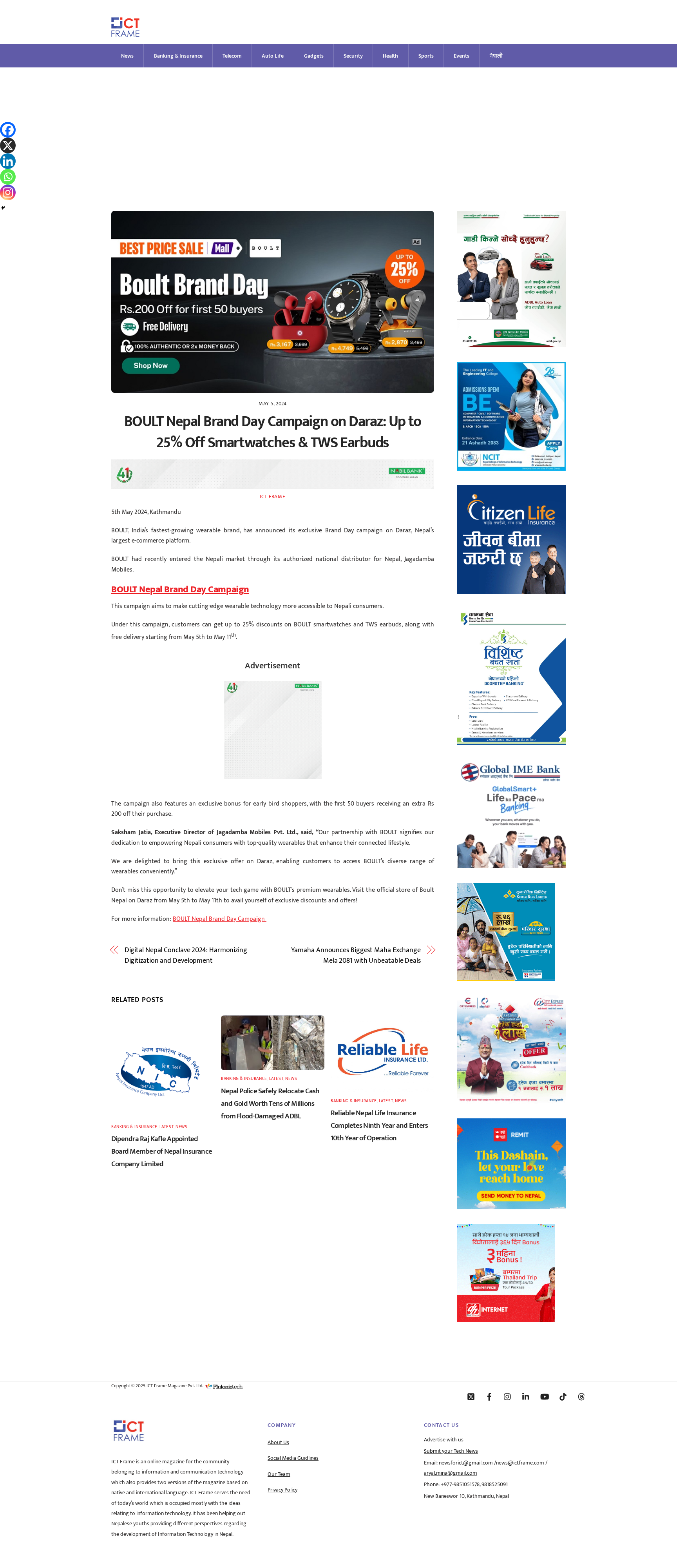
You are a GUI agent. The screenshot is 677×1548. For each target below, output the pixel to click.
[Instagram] (8, 192)
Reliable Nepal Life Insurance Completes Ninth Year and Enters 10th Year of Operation (379, 1125)
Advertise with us (443, 1440)
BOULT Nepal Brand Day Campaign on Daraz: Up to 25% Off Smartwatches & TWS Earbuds (272, 432)
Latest (166, 1127)
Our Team (279, 1474)
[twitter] (471, 1396)
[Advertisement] (338, 126)
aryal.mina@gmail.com (450, 1473)
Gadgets (314, 55)
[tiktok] (563, 1396)
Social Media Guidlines (293, 1458)
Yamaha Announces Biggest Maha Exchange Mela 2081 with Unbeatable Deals (356, 955)
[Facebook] (8, 130)
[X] (8, 145)
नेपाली (496, 55)
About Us (278, 1442)
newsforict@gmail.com (466, 1463)
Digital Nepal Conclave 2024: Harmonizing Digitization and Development (186, 955)
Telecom (232, 55)
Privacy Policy (282, 1490)
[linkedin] (526, 1396)
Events (461, 55)
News (127, 55)
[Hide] (3, 208)
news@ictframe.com (520, 1463)
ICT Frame (272, 496)
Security (353, 55)
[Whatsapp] (8, 177)
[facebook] (489, 1396)
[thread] (581, 1396)
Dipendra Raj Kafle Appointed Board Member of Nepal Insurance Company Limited (161, 1151)
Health (390, 55)
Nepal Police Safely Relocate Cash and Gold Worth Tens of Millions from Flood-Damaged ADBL (270, 1103)
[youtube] (544, 1396)
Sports (426, 55)
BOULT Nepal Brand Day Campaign (219, 919)
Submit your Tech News (451, 1451)
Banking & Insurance (178, 55)
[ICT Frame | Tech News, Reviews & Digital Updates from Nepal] (125, 33)
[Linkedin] (8, 161)
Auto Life (273, 55)
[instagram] (508, 1396)
